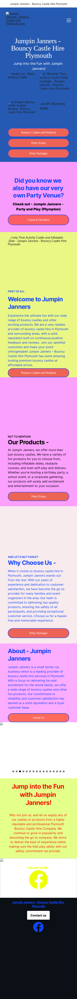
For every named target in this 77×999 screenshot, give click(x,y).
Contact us (38, 915)
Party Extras (38, 142)
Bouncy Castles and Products (38, 132)
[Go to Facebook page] (38, 879)
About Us (38, 717)
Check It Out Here (39, 219)
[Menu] (69, 20)
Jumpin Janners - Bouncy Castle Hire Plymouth (38, 48)
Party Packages (38, 153)
